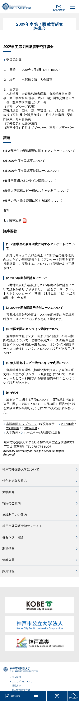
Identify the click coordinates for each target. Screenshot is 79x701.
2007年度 (30, 428)
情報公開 (8, 559)
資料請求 (15, 695)
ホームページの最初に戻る (42, 432)
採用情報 (8, 571)
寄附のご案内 (11, 503)
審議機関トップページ (21, 424)
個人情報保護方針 (21, 689)
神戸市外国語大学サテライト (22, 526)
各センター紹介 (13, 537)
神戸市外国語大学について (20, 469)
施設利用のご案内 (14, 514)
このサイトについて (22, 681)
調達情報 (8, 548)
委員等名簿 (13, 59)
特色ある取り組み (14, 480)
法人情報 (16, 677)
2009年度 (67, 424)
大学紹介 (8, 492)
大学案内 (12, 432)
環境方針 (16, 685)
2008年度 (12, 428)
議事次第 (15, 220)
